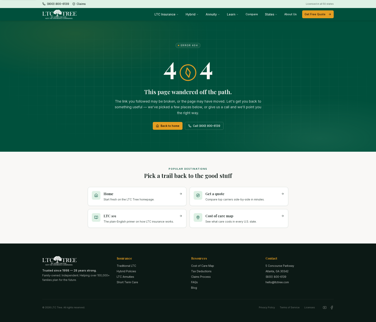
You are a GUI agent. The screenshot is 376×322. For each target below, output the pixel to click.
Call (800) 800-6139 (206, 125)
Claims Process (201, 276)
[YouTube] (325, 307)
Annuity (211, 14)
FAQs (194, 282)
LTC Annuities (125, 276)
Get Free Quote (315, 14)
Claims (81, 3)
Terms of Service (290, 307)
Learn (231, 14)
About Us (290, 14)
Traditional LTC (126, 265)
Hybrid (190, 14)
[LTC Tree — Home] (59, 14)
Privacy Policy (267, 307)
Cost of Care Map (202, 265)
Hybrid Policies (126, 271)
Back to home (170, 125)
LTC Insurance (165, 14)
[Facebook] (332, 307)
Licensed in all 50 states (320, 3)
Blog (194, 287)
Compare (252, 14)
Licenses (309, 307)
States (269, 14)
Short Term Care (127, 282)
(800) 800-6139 (276, 276)
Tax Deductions (201, 271)
